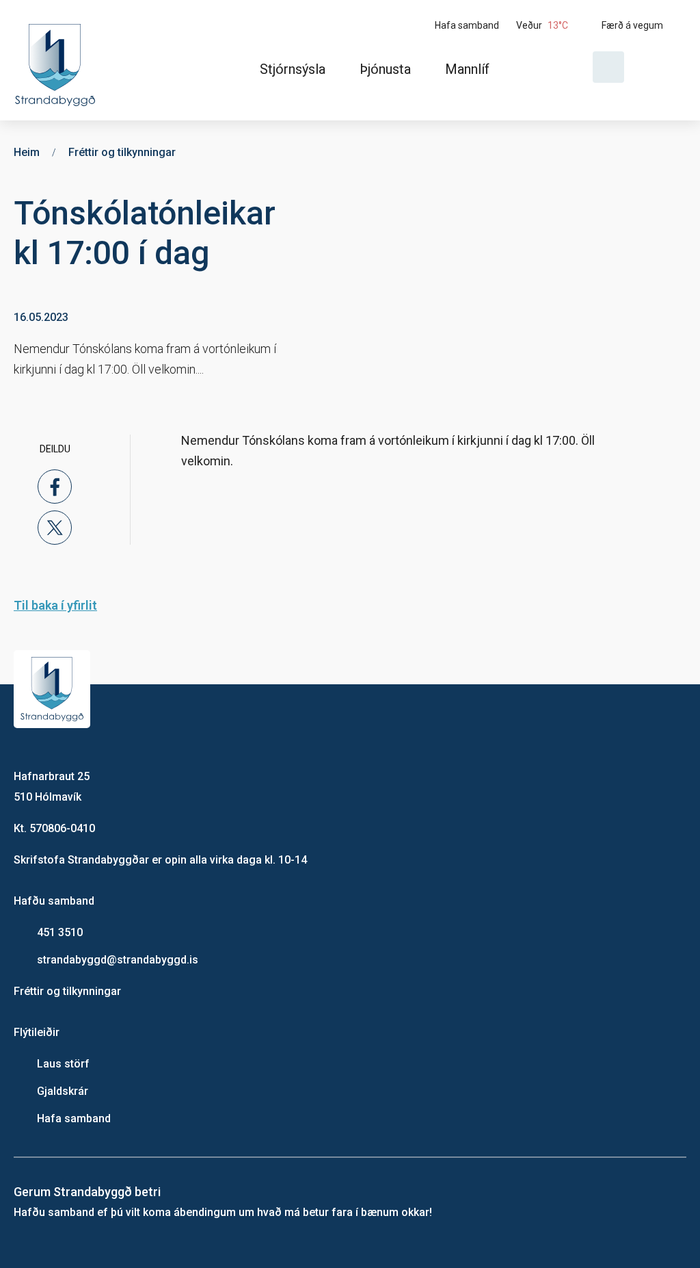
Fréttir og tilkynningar (67, 991)
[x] (55, 527)
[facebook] (55, 486)
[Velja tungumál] (660, 67)
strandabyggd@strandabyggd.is (117, 959)
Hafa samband (74, 1118)
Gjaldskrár (62, 1091)
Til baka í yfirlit (55, 605)
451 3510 (60, 932)
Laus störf (63, 1063)
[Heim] (58, 60)
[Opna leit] (608, 67)
